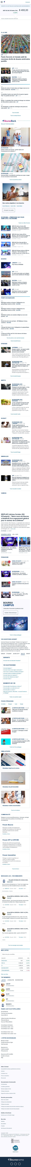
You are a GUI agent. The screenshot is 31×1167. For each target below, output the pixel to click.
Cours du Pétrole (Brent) (6, 1022)
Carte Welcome (6, 206)
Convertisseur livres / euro (7, 1031)
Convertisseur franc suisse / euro (8, 1033)
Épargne (10, 704)
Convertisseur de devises (7, 1025)
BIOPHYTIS (10, 881)
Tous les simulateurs (15, 810)
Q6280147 (7, 888)
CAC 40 (9, 898)
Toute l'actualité (15, 112)
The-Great (21, 904)
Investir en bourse (5, 1056)
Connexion (28, 2)
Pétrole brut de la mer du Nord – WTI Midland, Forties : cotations (14, 321)
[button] (1, 2)
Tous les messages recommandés (15, 945)
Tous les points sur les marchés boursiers (15, 338)
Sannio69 (21, 888)
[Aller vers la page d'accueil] (4, 2)
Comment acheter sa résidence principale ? (12, 673)
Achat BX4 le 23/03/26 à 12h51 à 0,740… (18, 896)
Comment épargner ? (7, 668)
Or (1, 965)
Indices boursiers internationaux (8, 1018)
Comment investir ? (7, 678)
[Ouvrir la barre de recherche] (21, 2)
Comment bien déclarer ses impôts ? (11, 677)
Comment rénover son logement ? (10, 675)
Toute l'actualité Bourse (15, 340)
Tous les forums (15, 868)
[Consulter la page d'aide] (24, 2)
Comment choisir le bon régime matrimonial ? (12, 670)
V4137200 (7, 904)
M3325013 (8, 1004)
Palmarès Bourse (5, 1020)
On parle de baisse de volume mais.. (18, 880)
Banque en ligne (5, 1040)
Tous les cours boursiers (6, 1013)
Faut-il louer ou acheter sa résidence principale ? (13, 671)
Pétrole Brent (4, 960)
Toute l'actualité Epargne (15, 376)
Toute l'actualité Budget (15, 452)
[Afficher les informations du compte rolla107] (3, 985)
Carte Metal (19, 206)
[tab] (6, 535)
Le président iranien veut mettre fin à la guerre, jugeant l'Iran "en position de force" (14, 94)
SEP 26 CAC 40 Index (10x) (10, 10)
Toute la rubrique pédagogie (15, 635)
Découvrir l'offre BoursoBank (7, 124)
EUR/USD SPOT (4, 968)
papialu (8, 989)
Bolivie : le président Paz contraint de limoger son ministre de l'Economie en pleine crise (15, 101)
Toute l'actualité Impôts (15, 414)
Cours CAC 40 (4, 1015)
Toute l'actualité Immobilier (15, 488)
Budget (21, 704)
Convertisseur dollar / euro (7, 1026)
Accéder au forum (6, 834)
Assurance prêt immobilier (7, 1054)
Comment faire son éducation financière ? (12, 660)
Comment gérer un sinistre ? (9, 689)
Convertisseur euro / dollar (7, 1028)
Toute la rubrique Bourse (15, 115)
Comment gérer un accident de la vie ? (11, 688)
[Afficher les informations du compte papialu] (3, 990)
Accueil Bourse (4, 1011)
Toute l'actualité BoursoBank (15, 179)
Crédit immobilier (5, 1049)
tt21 (7, 999)
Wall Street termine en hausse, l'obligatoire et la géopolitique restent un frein (13, 303)
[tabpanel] (15, 545)
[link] (7, 1115)
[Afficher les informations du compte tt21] (3, 1000)
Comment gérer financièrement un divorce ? (12, 686)
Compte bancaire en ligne (7, 1042)
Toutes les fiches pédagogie (15, 747)
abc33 (7, 994)
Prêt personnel (4, 1051)
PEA (2, 1057)
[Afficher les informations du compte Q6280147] (4, 881)
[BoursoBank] (15, 121)
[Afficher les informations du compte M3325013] (3, 1005)
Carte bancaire (4, 1044)
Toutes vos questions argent (15, 697)
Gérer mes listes (4, 974)
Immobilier (3, 704)
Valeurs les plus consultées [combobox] (8, 954)
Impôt (16, 704)
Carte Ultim (13, 206)
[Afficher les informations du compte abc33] (3, 995)
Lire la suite (13, 528)
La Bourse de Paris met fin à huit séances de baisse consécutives (14, 334)
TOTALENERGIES (5, 970)
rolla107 (8, 984)
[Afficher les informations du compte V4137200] (4, 897)
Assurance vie (4, 1047)
